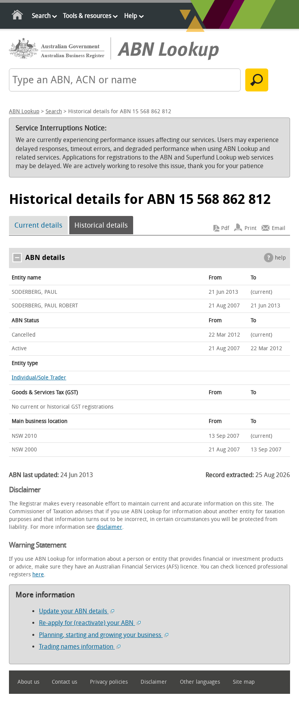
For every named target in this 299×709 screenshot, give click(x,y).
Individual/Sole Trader (39, 377)
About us (28, 682)
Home (17, 16)
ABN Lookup (24, 111)
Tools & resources (87, 15)
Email (278, 228)
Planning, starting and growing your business (101, 635)
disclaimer (109, 527)
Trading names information (77, 646)
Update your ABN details (74, 611)
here (38, 574)
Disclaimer (154, 682)
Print (250, 228)
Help (130, 15)
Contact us (64, 682)
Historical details (101, 225)
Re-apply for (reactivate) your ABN (87, 623)
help (280, 257)
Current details (38, 225)
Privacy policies (109, 682)
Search (41, 15)
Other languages (200, 682)
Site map (244, 682)
